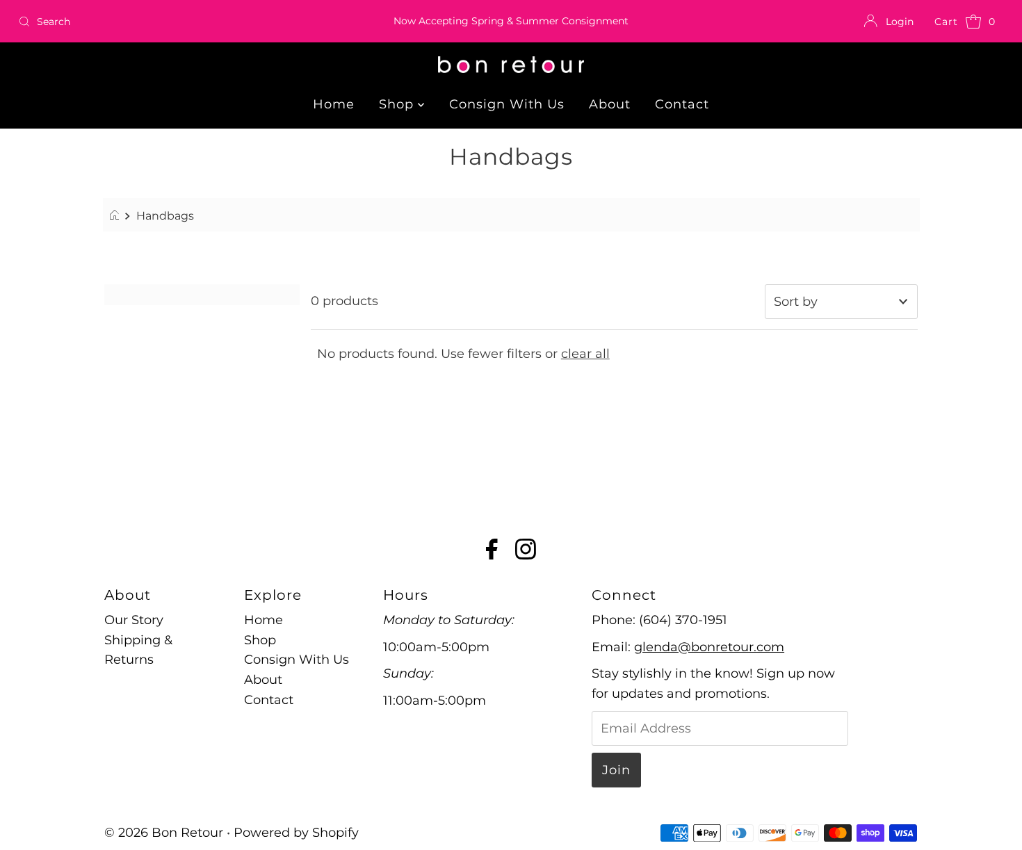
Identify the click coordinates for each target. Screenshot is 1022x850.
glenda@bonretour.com (709, 647)
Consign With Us (507, 104)
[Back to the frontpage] (116, 215)
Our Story (133, 620)
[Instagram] (525, 552)
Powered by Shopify (296, 832)
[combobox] (175, 21)
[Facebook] (492, 552)
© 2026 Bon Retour (163, 832)
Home (334, 104)
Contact (682, 104)
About (610, 104)
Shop (398, 104)
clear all (585, 353)
